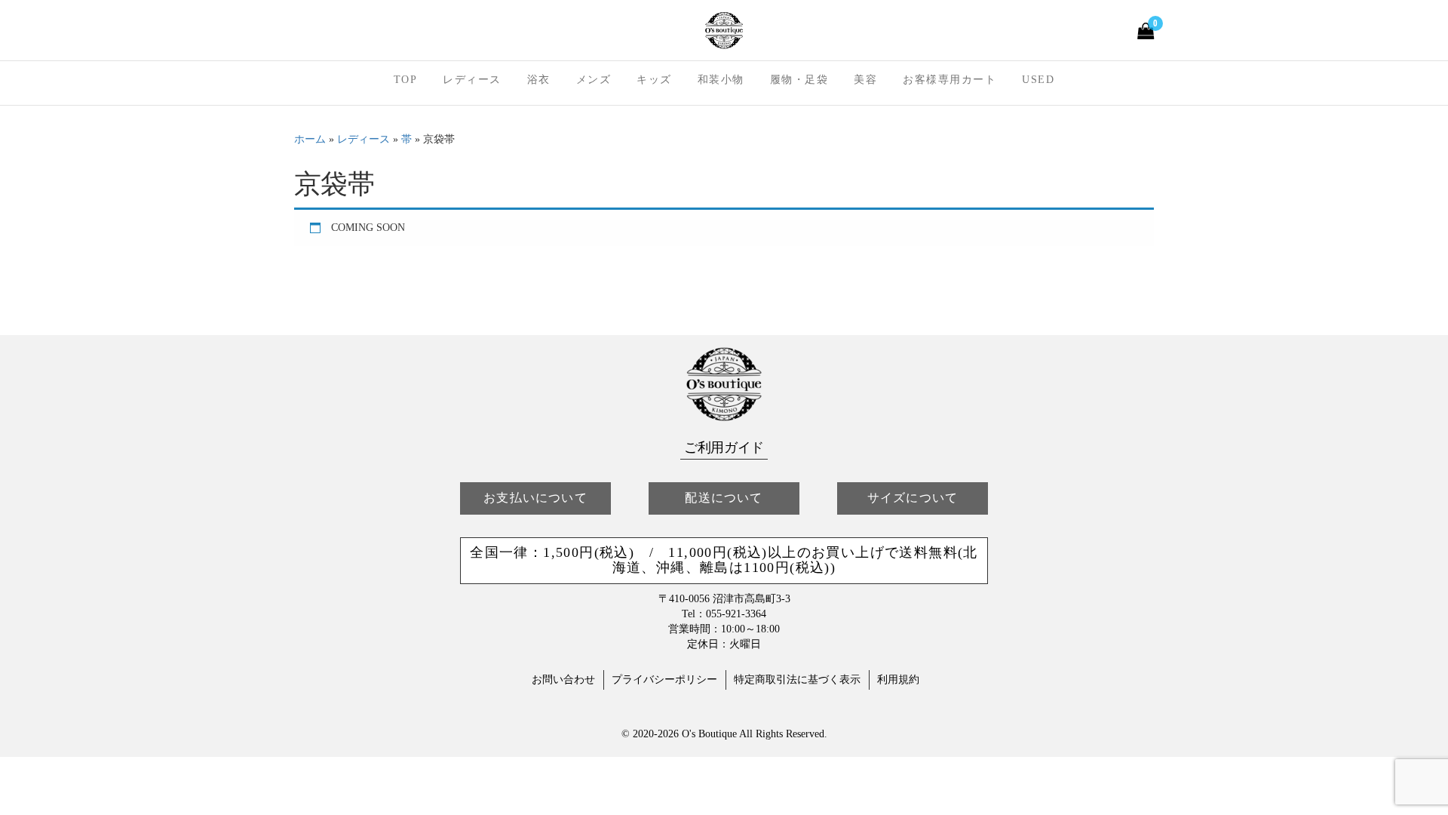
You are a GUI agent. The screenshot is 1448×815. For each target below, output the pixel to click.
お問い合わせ (563, 679)
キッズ (654, 79)
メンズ (594, 79)
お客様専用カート (949, 79)
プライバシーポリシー (664, 679)
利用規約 (898, 679)
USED (1038, 79)
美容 (865, 79)
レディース (472, 79)
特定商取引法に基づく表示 (797, 679)
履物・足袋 (799, 79)
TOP (406, 79)
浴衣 (539, 79)
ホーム (310, 139)
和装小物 (721, 79)
